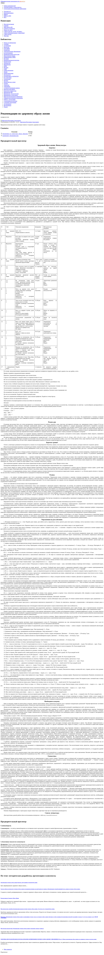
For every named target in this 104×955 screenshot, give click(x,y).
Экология (6, 85)
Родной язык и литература (11, 76)
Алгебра (6, 44)
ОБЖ (5, 69)
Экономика (7, 86)
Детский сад (7, 11)
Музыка (6, 67)
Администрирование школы (12, 88)
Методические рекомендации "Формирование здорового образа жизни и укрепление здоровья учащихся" (22, 928)
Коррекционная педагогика (11, 60)
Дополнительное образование (12, 51)
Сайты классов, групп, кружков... (13, 31)
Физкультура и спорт (10, 82)
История (6, 58)
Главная (6, 25)
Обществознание (8, 70)
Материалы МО (8, 92)
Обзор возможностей (10, 5)
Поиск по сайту (8, 30)
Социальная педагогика (10, 101)
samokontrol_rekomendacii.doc (11, 135)
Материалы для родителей (11, 93)
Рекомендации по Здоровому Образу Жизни (10, 898)
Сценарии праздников (10, 102)
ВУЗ (5, 17)
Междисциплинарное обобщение (13, 96)
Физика (6, 80)
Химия (6, 83)
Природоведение (8, 73)
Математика (7, 64)
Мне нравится (8, 949)
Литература (7, 63)
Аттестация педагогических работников (15, 8)
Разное (6, 107)
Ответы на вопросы (9, 28)
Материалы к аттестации (11, 95)
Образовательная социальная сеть (13, 1)
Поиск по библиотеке (10, 42)
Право (5, 72)
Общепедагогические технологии (13, 98)
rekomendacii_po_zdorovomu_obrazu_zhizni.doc (15, 133)
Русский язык (7, 77)
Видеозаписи (7, 105)
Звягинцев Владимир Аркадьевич (29, 122)
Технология (7, 79)
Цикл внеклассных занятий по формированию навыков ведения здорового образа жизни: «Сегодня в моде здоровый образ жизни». (28, 908)
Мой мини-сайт (8, 27)
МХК (5, 66)
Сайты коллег (8, 34)
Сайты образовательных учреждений (14, 33)
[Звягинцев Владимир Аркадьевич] (11, 120)
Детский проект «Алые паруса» (13, 7)
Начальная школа (8, 13)
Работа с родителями (9, 99)
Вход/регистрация (9, 24)
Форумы (6, 36)
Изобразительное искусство (11, 54)
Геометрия (7, 50)
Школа (6, 14)
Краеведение (7, 61)
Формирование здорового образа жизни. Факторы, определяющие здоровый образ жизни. (19, 882)
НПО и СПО (7, 16)
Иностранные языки (9, 56)
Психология (7, 74)
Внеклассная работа (9, 89)
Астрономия (7, 45)
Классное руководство (10, 91)
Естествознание (8, 53)
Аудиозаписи (7, 104)
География (7, 48)
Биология (6, 47)
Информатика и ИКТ (10, 57)
